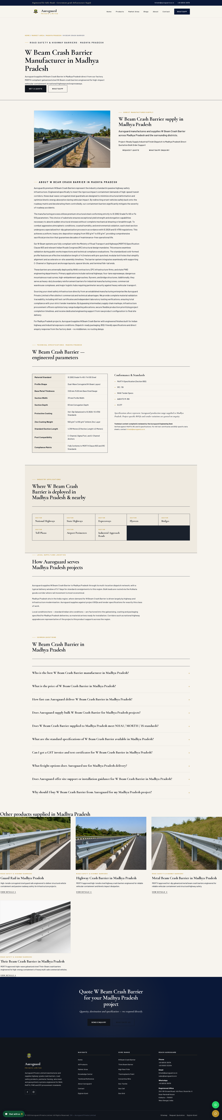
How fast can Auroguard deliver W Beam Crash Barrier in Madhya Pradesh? (82, 699)
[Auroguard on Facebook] (27, 1092)
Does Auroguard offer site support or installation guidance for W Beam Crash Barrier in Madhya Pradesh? (102, 779)
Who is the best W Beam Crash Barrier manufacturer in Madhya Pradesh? (80, 673)
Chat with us (12, 1114)
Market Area (133, 11)
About (155, 11)
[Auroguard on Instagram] (33, 1092)
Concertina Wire (124, 1079)
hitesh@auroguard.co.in (164, 3)
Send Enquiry (98, 1022)
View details (7, 892)
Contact (166, 11)
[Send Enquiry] (215, 1113)
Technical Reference (86, 1079)
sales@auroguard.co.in (168, 1076)
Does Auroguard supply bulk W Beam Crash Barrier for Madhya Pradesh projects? (86, 712)
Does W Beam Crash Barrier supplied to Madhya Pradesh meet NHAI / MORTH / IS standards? (95, 726)
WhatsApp (182, 11)
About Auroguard (85, 1084)
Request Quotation (177, 1115)
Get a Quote (35, 89)
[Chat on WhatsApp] (215, 1104)
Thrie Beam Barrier (125, 1064)
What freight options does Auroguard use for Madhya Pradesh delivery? (79, 766)
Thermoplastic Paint (126, 1074)
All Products (82, 1064)
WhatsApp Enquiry (159, 150)
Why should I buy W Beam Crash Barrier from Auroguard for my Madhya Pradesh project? (92, 792)
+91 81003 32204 (165, 1065)
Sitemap (164, 1115)
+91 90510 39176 (184, 3)
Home (109, 11)
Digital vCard (83, 1093)
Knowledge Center (85, 1074)
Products (120, 11)
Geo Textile (122, 1084)
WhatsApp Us (123, 1022)
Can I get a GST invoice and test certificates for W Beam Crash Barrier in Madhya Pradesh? (92, 752)
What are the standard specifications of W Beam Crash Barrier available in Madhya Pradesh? (93, 739)
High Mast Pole (124, 1069)
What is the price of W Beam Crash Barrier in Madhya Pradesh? (74, 686)
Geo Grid (121, 1093)
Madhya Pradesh (54, 35)
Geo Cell (121, 1088)
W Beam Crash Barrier (126, 1060)
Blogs (146, 11)
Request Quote (131, 150)
